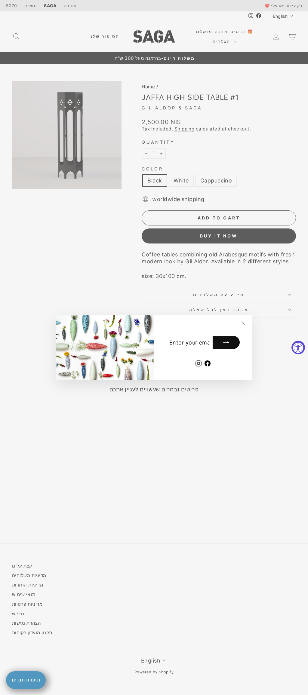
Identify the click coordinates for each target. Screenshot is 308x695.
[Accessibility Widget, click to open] (298, 347)
